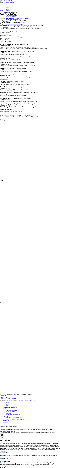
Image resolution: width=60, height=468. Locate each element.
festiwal (1, 10)
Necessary (5, 452)
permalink (28, 394)
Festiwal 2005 (4, 395)
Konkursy (8, 413)
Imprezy (5, 408)
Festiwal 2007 (4, 397)
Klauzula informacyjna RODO (28, 400)
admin (27, 18)
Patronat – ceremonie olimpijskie (15, 24)
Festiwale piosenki (11, 16)
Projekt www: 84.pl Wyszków (8, 398)
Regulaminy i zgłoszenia (10, 12)
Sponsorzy (6, 420)
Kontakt (5, 422)
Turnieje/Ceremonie (11, 410)
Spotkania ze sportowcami (13, 19)
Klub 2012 (6, 7)
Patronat (5, 416)
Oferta (8, 10)
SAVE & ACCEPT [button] (4, 467)
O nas (7, 9)
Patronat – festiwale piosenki (14, 417)
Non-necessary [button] (4, 460)
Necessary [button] (3, 451)
